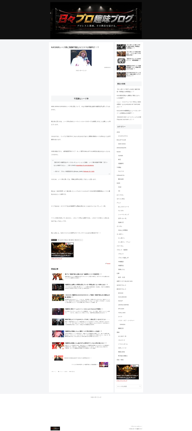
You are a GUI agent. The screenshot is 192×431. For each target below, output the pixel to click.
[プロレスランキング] (62, 249)
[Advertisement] (81, 82)
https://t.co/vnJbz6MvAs (87, 165)
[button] (140, 386)
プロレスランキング (56, 258)
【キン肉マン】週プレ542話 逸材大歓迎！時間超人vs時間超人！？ (128, 90)
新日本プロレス (79, 240)
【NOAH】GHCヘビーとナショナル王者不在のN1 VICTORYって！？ (129, 118)
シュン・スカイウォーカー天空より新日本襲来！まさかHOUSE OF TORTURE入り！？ (129, 104)
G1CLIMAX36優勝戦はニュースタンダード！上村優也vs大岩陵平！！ (129, 112)
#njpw (78, 165)
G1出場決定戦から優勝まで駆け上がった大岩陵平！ (128, 97)
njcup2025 (61, 240)
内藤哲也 (54, 240)
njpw (67, 240)
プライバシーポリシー (136, 426)
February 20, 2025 (88, 171)
